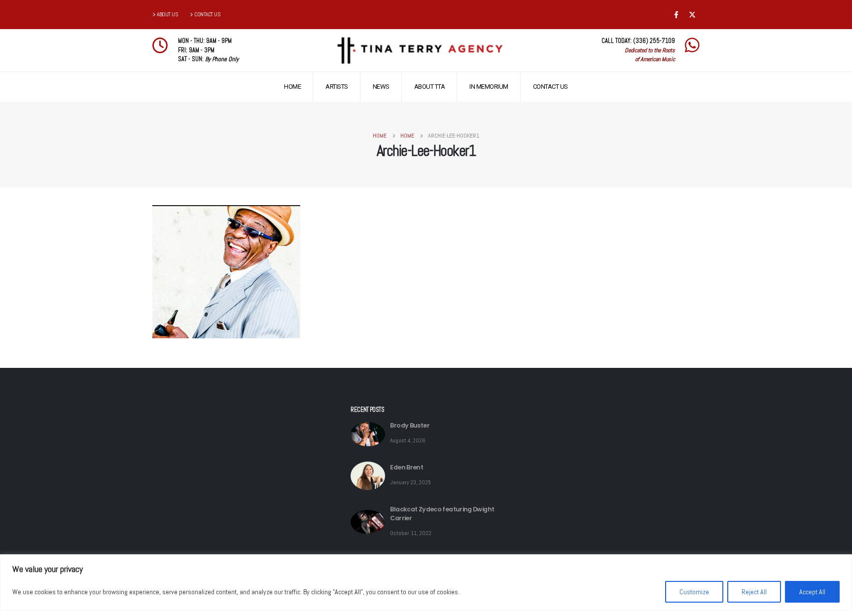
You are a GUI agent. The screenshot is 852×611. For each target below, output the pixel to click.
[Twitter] (692, 15)
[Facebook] (676, 15)
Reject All (754, 591)
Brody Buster (409, 425)
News (381, 86)
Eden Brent (406, 467)
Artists (336, 86)
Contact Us (550, 86)
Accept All (812, 591)
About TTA (429, 86)
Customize (694, 591)
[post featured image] (368, 434)
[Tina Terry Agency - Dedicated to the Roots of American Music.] (419, 51)
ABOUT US (167, 14)
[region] (426, 582)
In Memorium (488, 86)
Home (292, 86)
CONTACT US (207, 14)
